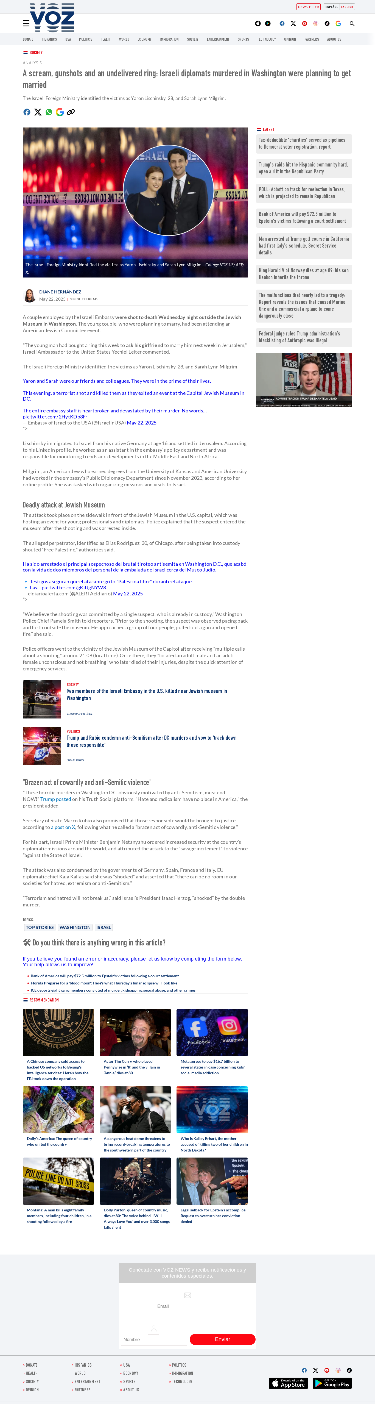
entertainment (218, 40)
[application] (304, 380)
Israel (103, 927)
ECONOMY (145, 40)
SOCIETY (193, 40)
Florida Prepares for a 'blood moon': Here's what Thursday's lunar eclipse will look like (104, 983)
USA (68, 40)
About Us (334, 40)
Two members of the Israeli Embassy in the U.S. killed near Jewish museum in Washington (147, 695)
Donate (28, 40)
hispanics (49, 40)
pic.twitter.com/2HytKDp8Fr (55, 417)
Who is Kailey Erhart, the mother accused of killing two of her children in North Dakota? (214, 1144)
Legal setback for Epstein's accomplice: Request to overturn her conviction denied (214, 1216)
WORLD (124, 40)
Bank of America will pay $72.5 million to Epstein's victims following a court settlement (105, 975)
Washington (75, 927)
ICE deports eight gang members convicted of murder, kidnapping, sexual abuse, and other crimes (113, 990)
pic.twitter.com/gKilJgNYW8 (74, 587)
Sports (243, 40)
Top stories (40, 927)
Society (36, 53)
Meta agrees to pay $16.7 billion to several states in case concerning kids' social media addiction (213, 1067)
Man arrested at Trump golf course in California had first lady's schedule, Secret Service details (304, 246)
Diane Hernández (60, 291)
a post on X (63, 827)
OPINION (290, 40)
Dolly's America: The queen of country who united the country (59, 1141)
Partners (311, 40)
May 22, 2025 (142, 423)
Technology (266, 40)
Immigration (169, 40)
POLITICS (85, 40)
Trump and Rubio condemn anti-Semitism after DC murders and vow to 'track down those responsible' (152, 741)
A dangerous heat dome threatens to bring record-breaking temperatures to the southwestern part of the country (137, 1144)
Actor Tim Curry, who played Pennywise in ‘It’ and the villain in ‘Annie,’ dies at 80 (132, 1067)
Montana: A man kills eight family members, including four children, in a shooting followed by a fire (59, 1216)
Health (105, 40)
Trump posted (55, 799)
